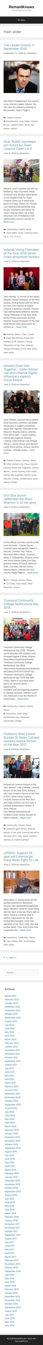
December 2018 (12, 1180)
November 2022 (12, 1010)
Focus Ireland (30, 464)
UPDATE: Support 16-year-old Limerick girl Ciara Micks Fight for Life (21, 856)
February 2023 (12, 999)
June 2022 (10, 1028)
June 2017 (10, 1246)
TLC (11, 236)
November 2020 (12, 1097)
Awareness (11, 937)
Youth (31, 334)
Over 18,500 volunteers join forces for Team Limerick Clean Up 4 (20, 145)
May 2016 (9, 1278)
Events (21, 229)
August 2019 (11, 1151)
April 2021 (9, 1079)
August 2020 (11, 1108)
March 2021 (10, 1083)
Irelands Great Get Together (17, 468)
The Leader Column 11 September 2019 (19, 46)
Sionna (16, 587)
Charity (9, 460)
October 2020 (11, 1101)
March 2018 (10, 1213)
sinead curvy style (28, 478)
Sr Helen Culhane (20, 840)
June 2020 (10, 1115)
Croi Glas (10, 583)
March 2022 (10, 1039)
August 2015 (11, 1311)
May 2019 (9, 1162)
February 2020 (12, 1130)
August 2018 (11, 1195)
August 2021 (11, 1065)
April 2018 (9, 1209)
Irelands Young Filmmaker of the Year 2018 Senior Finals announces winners (21, 253)
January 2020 (11, 1133)
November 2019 (12, 1141)
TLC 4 (17, 236)
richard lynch (17, 125)
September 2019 (13, 1148)
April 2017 (9, 1253)
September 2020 (13, 1104)
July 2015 (9, 1315)
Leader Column (13, 117)
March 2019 (10, 1170)
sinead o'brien (10, 482)
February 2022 (12, 1043)
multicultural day (11, 717)
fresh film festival (14, 338)
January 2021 (11, 1090)
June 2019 (10, 1159)
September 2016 (13, 1271)
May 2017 (9, 1249)
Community (11, 229)
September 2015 (13, 1307)
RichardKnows (21, 7)
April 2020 (10, 1122)
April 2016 (9, 1282)
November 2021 (12, 1054)
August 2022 (11, 1021)
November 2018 (12, 1184)
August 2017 (11, 1238)
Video (24, 334)
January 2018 (11, 1220)
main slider (24, 121)
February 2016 (12, 1289)
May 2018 (9, 1206)
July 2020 (9, 1112)
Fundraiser (23, 937)
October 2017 (11, 1231)
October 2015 (11, 1304)
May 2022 (9, 1032)
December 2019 (12, 1137)
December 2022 (12, 1007)
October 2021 (11, 1057)
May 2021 (9, 1075)
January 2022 (11, 1046)
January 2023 (11, 1003)
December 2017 (12, 1224)
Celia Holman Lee (14, 464)
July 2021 (9, 1068)
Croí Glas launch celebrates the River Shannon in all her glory (20, 499)
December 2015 (12, 1296)
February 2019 (12, 1173)
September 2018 (13, 1191)
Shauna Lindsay (11, 478)
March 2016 (10, 1286)
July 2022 (9, 1025)
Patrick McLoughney (13, 475)
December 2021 (12, 1050)
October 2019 (11, 1144)
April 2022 (10, 1036)
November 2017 (12, 1228)
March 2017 (10, 1257)
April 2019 (9, 1166)
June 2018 (10, 1202)
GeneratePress (21, 1341)
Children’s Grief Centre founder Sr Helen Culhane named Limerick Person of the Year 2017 (21, 739)
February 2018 (12, 1217)
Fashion (25, 460)
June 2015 (10, 1318)
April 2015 (9, 1325)
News (28, 229)
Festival (10, 334)
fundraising (29, 941)
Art (7, 580)
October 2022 (11, 1014)
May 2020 (9, 1119)
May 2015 (9, 1322)
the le (27, 125)
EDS (21, 941)
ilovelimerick (12, 121)
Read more (9, 222)
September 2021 (13, 1061)
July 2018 (9, 1199)
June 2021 (10, 1072)
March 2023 (10, 996)
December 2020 (12, 1093)
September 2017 (13, 1235)
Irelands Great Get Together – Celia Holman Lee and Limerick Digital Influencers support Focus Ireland (21, 373)
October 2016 (11, 1267)
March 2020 (10, 1126)
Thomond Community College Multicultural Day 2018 (21, 604)
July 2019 (9, 1155)
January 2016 (11, 1293)
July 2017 (9, 1242)
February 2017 (12, 1260)
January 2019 (11, 1177)
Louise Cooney (18, 471)
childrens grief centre (16, 829)
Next (12, 957)
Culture (14, 580)
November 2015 (12, 1300)
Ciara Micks (11, 941)
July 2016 (9, 1275)
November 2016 (12, 1264)
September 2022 (13, 1017)
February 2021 (12, 1086)
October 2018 (11, 1188)
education (11, 713)
